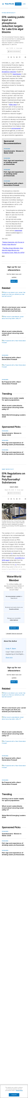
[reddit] (17, 57)
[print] (25, 57)
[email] (19, 57)
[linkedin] (11, 57)
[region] (14, 1091)
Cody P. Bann (14, 487)
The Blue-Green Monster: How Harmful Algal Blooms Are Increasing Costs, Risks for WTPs (13, 250)
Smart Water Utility (8, 469)
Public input (13, 104)
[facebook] (8, 57)
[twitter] (14, 57)
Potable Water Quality (8, 12)
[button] (3, 4)
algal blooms (17, 74)
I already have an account (14, 633)
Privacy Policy (19, 1090)
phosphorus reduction (9, 72)
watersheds (18, 230)
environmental (16, 128)
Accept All (14, 1094)
